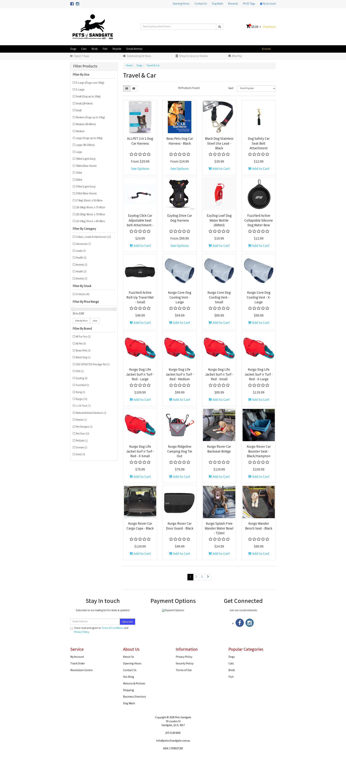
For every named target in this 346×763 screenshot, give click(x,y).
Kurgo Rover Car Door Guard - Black (179, 526)
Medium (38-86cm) (86, 125)
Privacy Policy (81, 632)
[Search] (219, 27)
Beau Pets (83, 351)
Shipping (128, 690)
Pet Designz (84, 427)
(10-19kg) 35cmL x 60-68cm (90, 222)
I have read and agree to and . (101, 630)
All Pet (81, 344)
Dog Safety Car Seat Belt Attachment (259, 143)
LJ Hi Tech (83, 406)
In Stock (82, 295)
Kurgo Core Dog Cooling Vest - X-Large (259, 297)
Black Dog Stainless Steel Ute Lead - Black (219, 143)
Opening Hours (181, 4)
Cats (83, 49)
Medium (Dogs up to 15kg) (90, 118)
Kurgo (81, 399)
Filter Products (85, 67)
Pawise (81, 420)
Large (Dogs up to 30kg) (89, 138)
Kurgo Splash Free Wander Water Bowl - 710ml (219, 528)
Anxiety (81, 265)
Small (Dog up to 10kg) (88, 97)
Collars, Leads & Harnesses (93, 237)
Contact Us (200, 4)
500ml (79, 180)
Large (79, 152)
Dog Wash (217, 4)
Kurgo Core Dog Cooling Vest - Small (219, 297)
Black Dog (83, 358)
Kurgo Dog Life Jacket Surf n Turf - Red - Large (140, 374)
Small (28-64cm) (84, 104)
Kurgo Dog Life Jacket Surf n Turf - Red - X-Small (140, 451)
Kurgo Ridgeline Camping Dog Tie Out (179, 451)
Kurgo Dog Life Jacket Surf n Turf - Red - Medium (180, 374)
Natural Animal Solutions (91, 413)
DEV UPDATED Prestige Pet (93, 365)
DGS (80, 372)
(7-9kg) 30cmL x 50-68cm (89, 201)
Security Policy (184, 664)
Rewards (233, 4)
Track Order (77, 664)
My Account (77, 657)
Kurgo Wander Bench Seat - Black (258, 526)
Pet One (82, 434)
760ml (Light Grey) (86, 159)
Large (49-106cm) (85, 145)
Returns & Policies (134, 684)
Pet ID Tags (249, 4)
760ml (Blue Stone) (86, 166)
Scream (81, 448)
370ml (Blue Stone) (86, 194)
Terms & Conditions (112, 628)
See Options (140, 169)
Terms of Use (184, 670)
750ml (79, 173)
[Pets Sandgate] (92, 27)
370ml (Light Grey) (86, 187)
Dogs (73, 49)
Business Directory (134, 697)
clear (95, 321)
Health (81, 258)
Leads (81, 251)
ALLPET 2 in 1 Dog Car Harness (140, 141)
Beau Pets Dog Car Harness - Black (179, 141)
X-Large (80, 90)
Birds (95, 49)
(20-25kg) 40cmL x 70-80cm (90, 215)
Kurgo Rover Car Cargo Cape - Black (140, 526)
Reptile (116, 49)
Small (78, 111)
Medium (80, 132)
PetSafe (82, 441)
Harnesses (83, 244)
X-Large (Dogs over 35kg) (90, 83)
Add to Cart (221, 169)
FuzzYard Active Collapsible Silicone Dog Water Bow (258, 220)
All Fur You (83, 337)
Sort (230, 89)
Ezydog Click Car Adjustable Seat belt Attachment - (140, 220)
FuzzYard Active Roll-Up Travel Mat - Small (140, 297)
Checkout (269, 27)
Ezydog (81, 379)
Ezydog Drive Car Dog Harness (179, 218)
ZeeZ (80, 455)
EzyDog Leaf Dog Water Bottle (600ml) (219, 220)
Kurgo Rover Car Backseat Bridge (219, 449)
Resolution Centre (81, 670)
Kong (80, 392)
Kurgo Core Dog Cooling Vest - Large (179, 297)
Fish (105, 49)
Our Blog (128, 677)
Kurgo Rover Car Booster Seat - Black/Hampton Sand (259, 454)
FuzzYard (82, 385)
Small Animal (134, 49)
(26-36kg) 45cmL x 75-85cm (90, 208)
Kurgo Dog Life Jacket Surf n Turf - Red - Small (219, 374)
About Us (128, 657)
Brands (266, 49)
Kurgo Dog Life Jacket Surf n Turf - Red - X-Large (259, 374)
